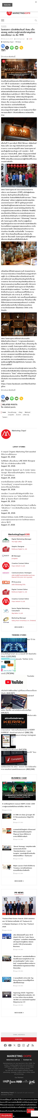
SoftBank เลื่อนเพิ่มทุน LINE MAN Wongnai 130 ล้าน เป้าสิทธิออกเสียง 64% (18, 462)
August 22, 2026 (18, 858)
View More (18, 627)
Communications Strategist (22, 573)
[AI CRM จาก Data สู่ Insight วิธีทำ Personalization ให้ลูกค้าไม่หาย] (6, 816)
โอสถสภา (4, 417)
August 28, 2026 (18, 949)
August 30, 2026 (7, 930)
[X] (7, 48)
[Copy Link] (22, 48)
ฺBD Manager (16, 556)
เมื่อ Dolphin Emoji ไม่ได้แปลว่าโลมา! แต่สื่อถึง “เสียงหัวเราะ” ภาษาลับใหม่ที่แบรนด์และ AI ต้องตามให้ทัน (18, 508)
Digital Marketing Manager (21, 539)
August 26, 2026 (18, 839)
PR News (3, 26)
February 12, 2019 (7, 39)
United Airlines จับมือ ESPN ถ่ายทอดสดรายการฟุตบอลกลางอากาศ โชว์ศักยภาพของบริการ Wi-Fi (18, 519)
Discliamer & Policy (7, 1095)
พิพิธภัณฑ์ (27, 412)
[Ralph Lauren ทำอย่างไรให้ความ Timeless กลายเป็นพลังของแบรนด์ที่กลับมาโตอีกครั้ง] (6, 867)
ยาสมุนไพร (11, 414)
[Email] (17, 48)
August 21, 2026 (18, 873)
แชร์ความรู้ (26, 414)
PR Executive (16, 582)
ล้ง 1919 (18, 414)
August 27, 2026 (7, 810)
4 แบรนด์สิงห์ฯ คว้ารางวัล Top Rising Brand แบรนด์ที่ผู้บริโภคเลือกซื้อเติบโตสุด (23, 980)
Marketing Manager (19, 618)
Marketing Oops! (20, 39)
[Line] (12, 48)
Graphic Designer (18, 546)
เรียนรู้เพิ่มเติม (6, 1115)
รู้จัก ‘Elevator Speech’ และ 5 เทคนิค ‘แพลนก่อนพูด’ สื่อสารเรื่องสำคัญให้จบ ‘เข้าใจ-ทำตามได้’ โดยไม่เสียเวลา (18, 472)
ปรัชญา (21, 412)
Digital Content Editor (20, 589)
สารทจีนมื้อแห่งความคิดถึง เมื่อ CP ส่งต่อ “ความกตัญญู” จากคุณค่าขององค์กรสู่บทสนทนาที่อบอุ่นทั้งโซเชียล (16, 484)
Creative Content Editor (20, 563)
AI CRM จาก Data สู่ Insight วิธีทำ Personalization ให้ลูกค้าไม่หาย (23, 817)
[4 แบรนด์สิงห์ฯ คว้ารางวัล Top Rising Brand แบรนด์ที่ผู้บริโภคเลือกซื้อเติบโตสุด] (6, 979)
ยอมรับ (30, 1111)
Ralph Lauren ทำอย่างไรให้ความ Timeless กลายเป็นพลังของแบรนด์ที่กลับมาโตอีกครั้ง (24, 868)
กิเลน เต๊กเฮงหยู (12, 412)
